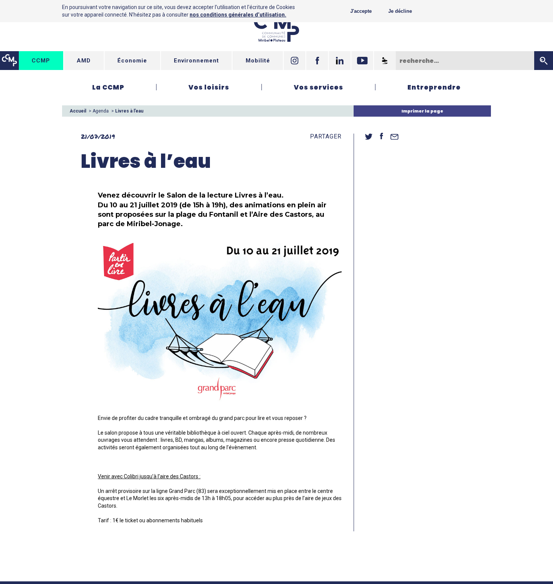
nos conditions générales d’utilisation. (238, 15)
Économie (132, 60)
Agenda (101, 111)
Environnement (196, 60)
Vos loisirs (208, 87)
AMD (84, 60)
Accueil (78, 111)
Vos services (318, 87)
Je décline (400, 11)
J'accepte (361, 11)
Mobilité (258, 60)
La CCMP (108, 87)
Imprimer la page (422, 111)
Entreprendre (434, 87)
